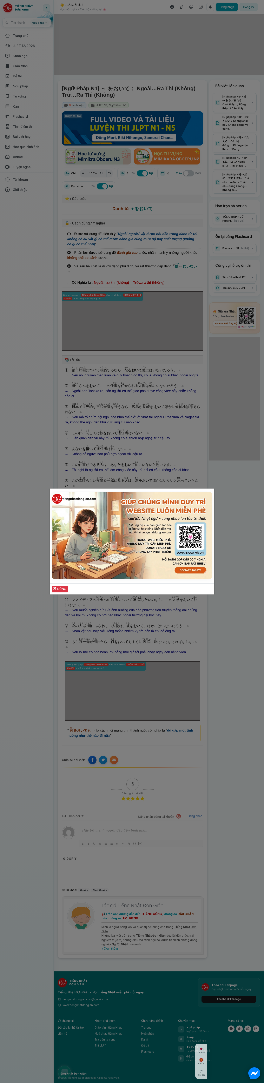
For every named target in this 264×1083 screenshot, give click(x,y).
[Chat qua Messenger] (254, 1073)
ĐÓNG (61, 589)
